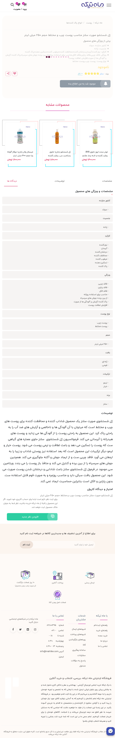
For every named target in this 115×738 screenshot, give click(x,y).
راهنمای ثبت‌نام (101, 625)
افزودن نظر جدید (30, 517)
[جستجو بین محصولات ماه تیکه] (12, 5)
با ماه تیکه (102, 616)
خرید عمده (103, 635)
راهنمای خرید (102, 630)
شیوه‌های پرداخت (78, 634)
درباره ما (104, 641)
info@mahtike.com (49, 651)
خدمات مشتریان (81, 617)
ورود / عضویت (20, 9)
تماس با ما (103, 646)
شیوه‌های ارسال (79, 629)
